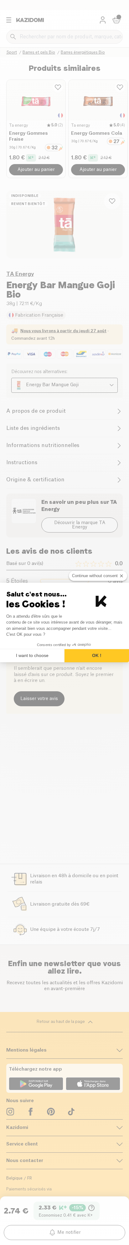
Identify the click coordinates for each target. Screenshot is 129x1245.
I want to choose (32, 655)
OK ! (96, 655)
